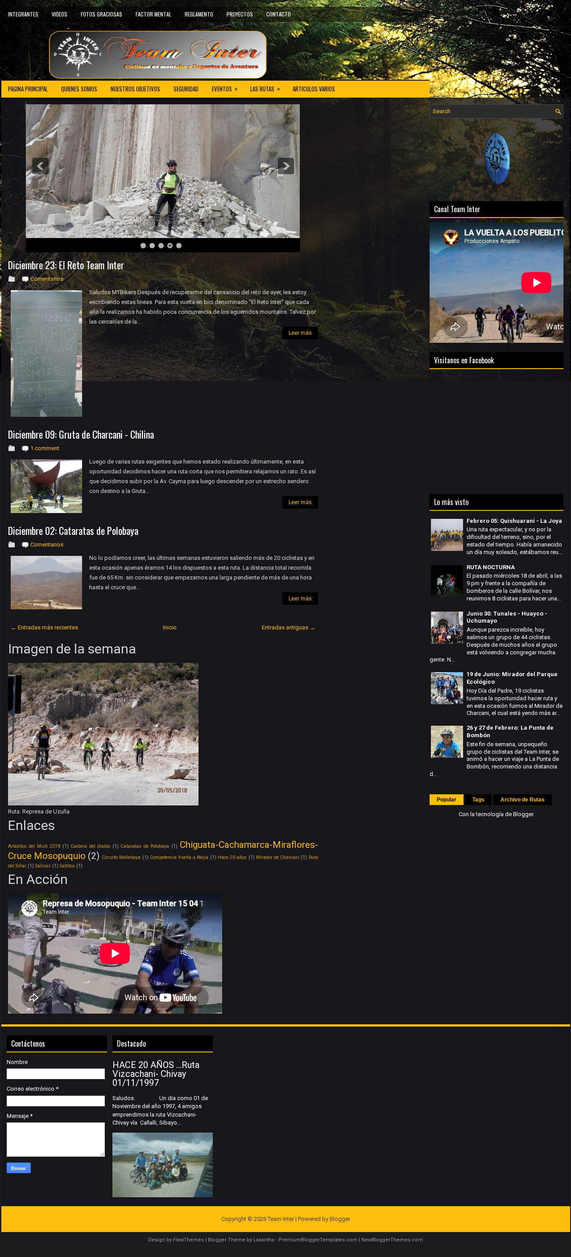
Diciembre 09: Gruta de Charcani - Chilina (81, 434)
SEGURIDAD (186, 88)
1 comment (44, 448)
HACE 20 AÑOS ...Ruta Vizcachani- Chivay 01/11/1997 (155, 1074)
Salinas (43, 866)
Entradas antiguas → (288, 627)
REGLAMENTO (199, 14)
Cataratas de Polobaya (144, 846)
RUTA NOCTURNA (491, 567)
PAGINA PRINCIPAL (28, 88)
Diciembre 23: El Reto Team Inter (66, 265)
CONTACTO (278, 14)
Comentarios (46, 278)
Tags (478, 800)
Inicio (170, 627)
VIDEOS (59, 14)
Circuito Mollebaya (121, 857)
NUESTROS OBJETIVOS (135, 88)
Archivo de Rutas (523, 800)
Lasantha (263, 1240)
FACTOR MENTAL (153, 14)
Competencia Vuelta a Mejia (179, 857)
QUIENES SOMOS (79, 88)
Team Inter (281, 1219)
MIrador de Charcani (277, 857)
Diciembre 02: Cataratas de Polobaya (73, 530)
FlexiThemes (188, 1240)
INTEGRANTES (23, 14)
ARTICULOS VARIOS (314, 88)
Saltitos (67, 866)
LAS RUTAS (265, 88)
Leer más (300, 333)
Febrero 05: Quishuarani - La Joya (514, 521)
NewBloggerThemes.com (392, 1240)
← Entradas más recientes (44, 627)
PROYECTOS (240, 14)
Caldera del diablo (90, 846)
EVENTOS (225, 88)
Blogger (523, 814)
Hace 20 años (232, 857)
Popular (446, 800)
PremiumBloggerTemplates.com (317, 1240)
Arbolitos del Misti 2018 (34, 846)
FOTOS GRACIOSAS (101, 14)
